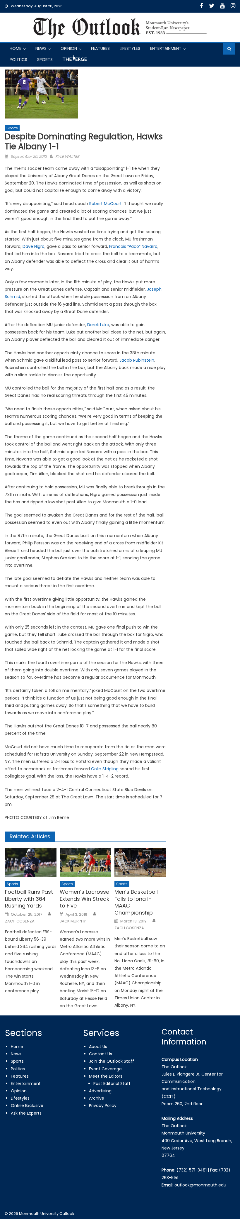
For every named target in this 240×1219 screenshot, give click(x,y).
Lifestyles (130, 48)
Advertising (100, 1091)
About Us (98, 1046)
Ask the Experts (26, 1113)
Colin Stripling (105, 769)
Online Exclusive (27, 1105)
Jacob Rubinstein (136, 360)
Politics (18, 59)
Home (15, 48)
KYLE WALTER (67, 156)
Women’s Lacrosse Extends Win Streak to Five (84, 898)
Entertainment (165, 48)
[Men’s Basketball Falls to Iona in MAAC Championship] (140, 862)
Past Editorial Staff (112, 1083)
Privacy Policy (102, 1105)
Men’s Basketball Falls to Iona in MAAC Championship (136, 902)
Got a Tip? (74, 60)
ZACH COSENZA (20, 921)
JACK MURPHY (73, 921)
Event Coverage (105, 1069)
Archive (96, 1098)
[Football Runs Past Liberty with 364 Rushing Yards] (30, 862)
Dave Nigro (33, 246)
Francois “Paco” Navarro (133, 246)
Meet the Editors (105, 1076)
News (41, 48)
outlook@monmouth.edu (200, 1185)
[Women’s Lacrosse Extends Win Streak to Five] (85, 862)
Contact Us (100, 1054)
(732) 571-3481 (191, 1170)
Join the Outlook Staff (111, 1061)
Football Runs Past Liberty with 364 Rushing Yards (29, 898)
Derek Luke (98, 325)
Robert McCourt (105, 203)
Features (100, 48)
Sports (45, 59)
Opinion (69, 48)
